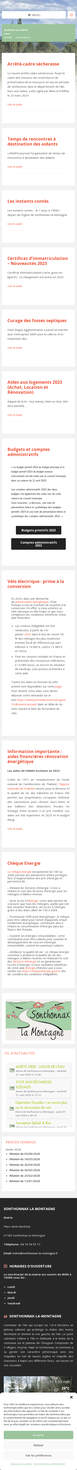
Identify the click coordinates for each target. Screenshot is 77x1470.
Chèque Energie (23, 863)
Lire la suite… (15, 828)
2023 (27, 634)
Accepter (38, 1435)
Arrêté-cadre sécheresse (33, 64)
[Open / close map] (71, 15)
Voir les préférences (38, 1455)
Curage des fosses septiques (37, 320)
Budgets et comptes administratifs (28, 451)
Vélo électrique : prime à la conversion (35, 583)
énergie (33, 900)
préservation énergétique (32, 602)
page (58, 686)
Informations (23, 37)
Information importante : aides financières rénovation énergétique (37, 756)
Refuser (38, 1445)
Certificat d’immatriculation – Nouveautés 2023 (37, 260)
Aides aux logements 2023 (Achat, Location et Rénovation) (34, 387)
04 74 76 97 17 (30, 1244)
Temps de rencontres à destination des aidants (32, 141)
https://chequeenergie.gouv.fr (41, 971)
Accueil (8, 37)
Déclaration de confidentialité (49, 1463)
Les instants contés (28, 201)
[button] (71, 1397)
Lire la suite (14, 104)
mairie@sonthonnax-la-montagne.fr (35, 1253)
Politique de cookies (21, 1463)
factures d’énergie (25, 961)
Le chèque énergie (19, 871)
